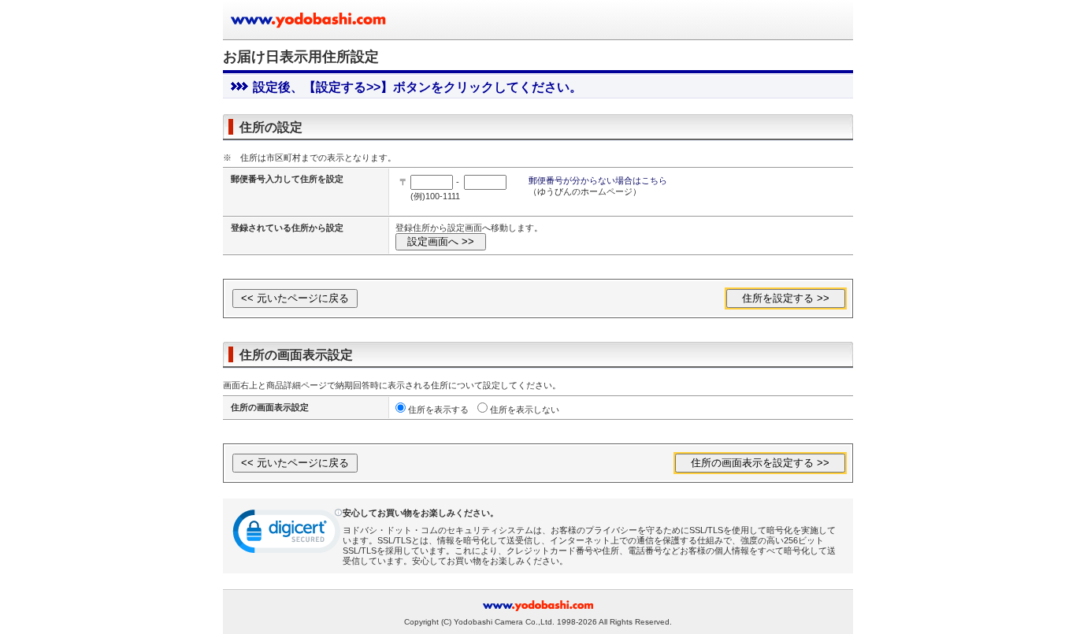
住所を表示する (438, 409)
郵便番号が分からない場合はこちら (598, 180)
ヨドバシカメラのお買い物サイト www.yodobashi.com (309, 20)
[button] (287, 535)
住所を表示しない (524, 409)
